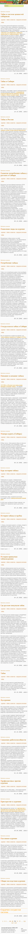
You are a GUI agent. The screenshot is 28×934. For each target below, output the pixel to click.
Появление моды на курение (13, 229)
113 (15, 923)
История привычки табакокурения (9, 558)
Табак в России (7, 120)
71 (17, 921)
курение (3, 19)
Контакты (9, 3)
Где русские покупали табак (12, 605)
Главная (3, 3)
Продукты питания (5, 11)
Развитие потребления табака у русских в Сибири (14, 174)
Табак (3, 673)
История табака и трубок (11, 516)
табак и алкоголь (10, 19)
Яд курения (5, 700)
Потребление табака (9, 263)
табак (2, 22)
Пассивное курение (9, 838)
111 (24, 921)
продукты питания (21, 19)
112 (12, 923)
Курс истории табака (9, 471)
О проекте (16, 3)
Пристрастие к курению (11, 802)
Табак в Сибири (7, 81)
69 (12, 921)
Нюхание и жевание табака (12, 376)
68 (10, 921)
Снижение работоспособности (13, 740)
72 (19, 921)
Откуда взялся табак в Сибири (14, 326)
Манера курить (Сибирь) (11, 434)
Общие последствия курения (13, 881)
